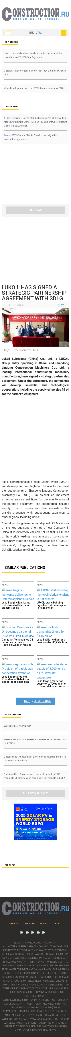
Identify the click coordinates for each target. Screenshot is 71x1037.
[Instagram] (32, 933)
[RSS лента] (38, 933)
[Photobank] (21, 933)
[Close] (63, 33)
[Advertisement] (24, 175)
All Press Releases (35, 793)
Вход (27, 701)
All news (35, 210)
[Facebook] (43, 933)
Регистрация (42, 701)
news (62, 305)
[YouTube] (27, 933)
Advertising (29, 924)
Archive (44, 924)
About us (13, 924)
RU (41, 32)
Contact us (58, 924)
